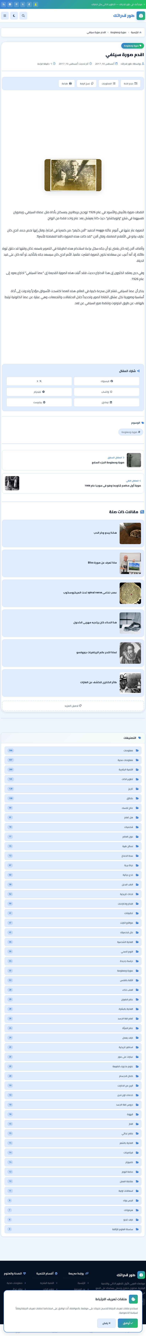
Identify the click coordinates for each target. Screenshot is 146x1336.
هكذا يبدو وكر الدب (105, 532)
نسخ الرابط (85, 83)
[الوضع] (14, 16)
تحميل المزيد (72, 705)
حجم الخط (128, 83)
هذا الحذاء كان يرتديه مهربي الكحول (95, 622)
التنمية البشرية (47, 1283)
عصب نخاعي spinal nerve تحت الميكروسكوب (90, 592)
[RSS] (3, 4)
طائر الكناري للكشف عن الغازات (98, 682)
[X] (22, 4)
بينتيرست (37, 402)
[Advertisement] (73, 119)
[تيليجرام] (10, 4)
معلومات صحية (14, 1283)
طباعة (65, 83)
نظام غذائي (16, 1289)
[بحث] (23, 16)
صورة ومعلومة (131, 46)
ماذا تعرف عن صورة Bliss (102, 562)
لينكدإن (105, 402)
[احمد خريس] (35, 4)
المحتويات (107, 83)
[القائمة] (5, 16)
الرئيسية (81, 1283)
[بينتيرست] (16, 4)
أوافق (127, 1323)
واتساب (105, 392)
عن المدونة (79, 1289)
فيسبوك (105, 381)
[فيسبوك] (29, 4)
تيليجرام (37, 392)
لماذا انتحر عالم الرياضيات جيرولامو (96, 652)
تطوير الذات (48, 1289)
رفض (105, 1323)
